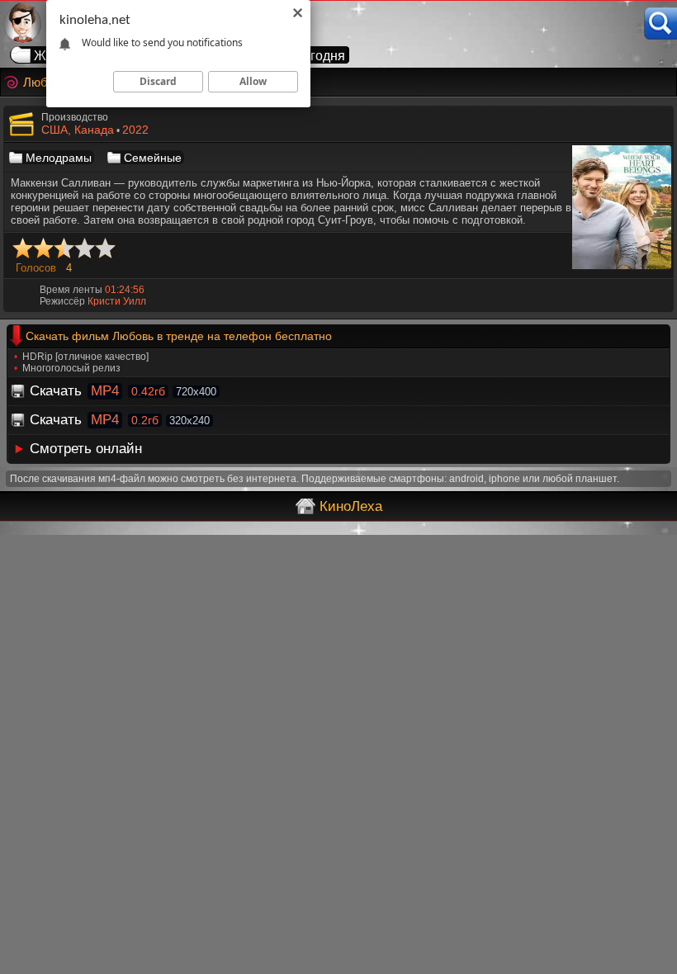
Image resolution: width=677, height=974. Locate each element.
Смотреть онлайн (86, 448)
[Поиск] (660, 23)
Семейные (153, 157)
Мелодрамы (59, 157)
